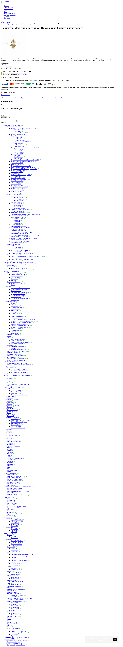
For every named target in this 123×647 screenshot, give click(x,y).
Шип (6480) (14, 173)
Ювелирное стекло (12, 386)
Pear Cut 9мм (17, 155)
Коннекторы (28, 24)
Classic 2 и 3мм (18, 218)
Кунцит (9, 429)
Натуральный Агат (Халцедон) (19, 395)
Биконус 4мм (18, 206)
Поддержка (7, 18)
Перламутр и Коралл (10, 366)
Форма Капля (14, 602)
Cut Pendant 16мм (19, 146)
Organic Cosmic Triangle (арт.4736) (20, 179)
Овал (9, 583)
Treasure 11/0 (14, 526)
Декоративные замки (17, 343)
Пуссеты (13, 280)
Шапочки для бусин (13, 334)
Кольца (13, 285)
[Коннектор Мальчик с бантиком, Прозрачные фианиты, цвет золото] (13, 56)
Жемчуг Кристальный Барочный (20, 257)
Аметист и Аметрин (13, 399)
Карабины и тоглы (12, 483)
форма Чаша (10, 512)
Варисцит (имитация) (13, 405)
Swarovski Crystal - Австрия (12, 125)
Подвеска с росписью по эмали (20, 324)
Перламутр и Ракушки (13, 642)
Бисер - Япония (8, 517)
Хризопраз (10, 464)
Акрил (9, 379)
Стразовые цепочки (13, 593)
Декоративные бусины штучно (19, 370)
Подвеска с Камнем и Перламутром (21, 322)
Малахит (9, 438)
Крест (12, 304)
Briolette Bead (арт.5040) (17, 211)
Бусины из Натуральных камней (13, 387)
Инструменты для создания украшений (15, 495)
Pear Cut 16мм (18, 158)
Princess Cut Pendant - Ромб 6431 (20, 142)
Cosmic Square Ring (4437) (18, 178)
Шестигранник (11, 580)
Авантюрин (10, 396)
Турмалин (10, 461)
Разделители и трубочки (18, 294)
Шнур (9, 625)
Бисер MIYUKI (11, 527)
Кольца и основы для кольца (15, 355)
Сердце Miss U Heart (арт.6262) (19, 187)
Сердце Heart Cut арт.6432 (18, 135)
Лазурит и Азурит (12, 435)
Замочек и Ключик (16, 328)
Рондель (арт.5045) (16, 224)
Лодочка (9, 566)
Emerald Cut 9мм (18, 149)
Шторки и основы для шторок (19, 327)
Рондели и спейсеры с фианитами (20, 288)
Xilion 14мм (17, 131)
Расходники (10, 265)
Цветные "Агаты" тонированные (20, 392)
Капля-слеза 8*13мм (16, 545)
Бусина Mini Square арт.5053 (19, 242)
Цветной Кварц (15, 423)
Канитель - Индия (12, 628)
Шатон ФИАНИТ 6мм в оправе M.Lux (22, 554)
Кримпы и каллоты (12, 352)
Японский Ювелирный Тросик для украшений (20, 264)
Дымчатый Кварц (16, 425)
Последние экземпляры (14, 260)
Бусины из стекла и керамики (19, 298)
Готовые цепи (11, 474)
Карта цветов (11, 515)
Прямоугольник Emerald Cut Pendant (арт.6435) (24, 148)
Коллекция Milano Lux (13, 282)
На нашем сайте (5, 95)
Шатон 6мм (14, 557)
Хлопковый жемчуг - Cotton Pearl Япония (19, 384)
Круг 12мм (10, 509)
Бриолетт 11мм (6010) (17, 163)
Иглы (8, 617)
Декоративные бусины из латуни (20, 292)
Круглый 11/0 (14, 529)
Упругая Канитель (16, 636)
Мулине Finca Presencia (13, 627)
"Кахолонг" (10, 416)
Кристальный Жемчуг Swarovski (16, 254)
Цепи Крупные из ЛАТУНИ (15, 477)
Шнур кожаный (11, 485)
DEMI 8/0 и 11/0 (15, 524)
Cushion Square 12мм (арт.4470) (19, 250)
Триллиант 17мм (15, 565)
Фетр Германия (15, 614)
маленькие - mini (15, 318)
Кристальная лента (12, 592)
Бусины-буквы (15, 300)
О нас (5, 12)
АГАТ (9, 389)
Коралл (9, 373)
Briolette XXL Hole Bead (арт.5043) (20, 209)
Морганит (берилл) (12, 440)
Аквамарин (10, 402)
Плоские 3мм (11, 498)
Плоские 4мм (11, 500)
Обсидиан (10, 443)
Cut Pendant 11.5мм (19, 145)
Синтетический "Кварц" (18, 428)
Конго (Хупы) (15, 277)
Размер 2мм (14, 596)
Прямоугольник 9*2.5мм (14, 508)
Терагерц (10, 456)
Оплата (6, 10)
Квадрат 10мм (15, 572)
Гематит (9, 407)
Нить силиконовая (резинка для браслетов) (19, 491)
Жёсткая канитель (16, 630)
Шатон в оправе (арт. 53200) (19, 226)
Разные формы (15, 330)
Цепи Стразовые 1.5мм (14, 480)
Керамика (10, 378)
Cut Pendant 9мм (18, 143)
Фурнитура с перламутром (18, 372)
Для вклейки (14, 279)
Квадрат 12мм (15, 574)
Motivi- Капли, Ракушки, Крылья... (17, 506)
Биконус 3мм (18, 205)
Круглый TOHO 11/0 (17, 520)
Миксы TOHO (15, 523)
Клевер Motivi (11, 511)
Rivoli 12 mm (17, 247)
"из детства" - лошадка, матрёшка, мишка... (23, 321)
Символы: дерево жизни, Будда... (20, 325)
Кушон (9, 535)
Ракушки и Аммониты (17, 307)
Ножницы (10, 619)
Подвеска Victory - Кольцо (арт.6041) (21, 166)
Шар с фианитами (16, 291)
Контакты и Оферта (9, 13)
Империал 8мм (15, 578)
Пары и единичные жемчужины (16, 358)
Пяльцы (9, 620)
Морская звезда (15, 306)
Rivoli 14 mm (17, 248)
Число (9, 117)
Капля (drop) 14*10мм (17, 541)
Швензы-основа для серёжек (15, 273)
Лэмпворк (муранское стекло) (15, 643)
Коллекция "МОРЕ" (9, 639)
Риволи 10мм (14, 548)
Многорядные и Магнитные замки (21, 342)
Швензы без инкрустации (18, 274)
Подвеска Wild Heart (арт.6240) (19, 170)
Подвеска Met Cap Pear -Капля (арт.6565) (22, 161)
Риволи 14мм (14, 551)
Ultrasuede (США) (12, 590)
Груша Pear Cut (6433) (17, 154)
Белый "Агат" (15, 393)
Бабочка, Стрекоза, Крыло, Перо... (20, 312)
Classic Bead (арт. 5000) (17, 217)
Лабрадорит (10, 432)
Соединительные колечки (14, 488)
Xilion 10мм (17, 129)
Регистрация (4, 22)
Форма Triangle (15, 608)
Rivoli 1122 (14, 245)
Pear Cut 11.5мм (18, 157)
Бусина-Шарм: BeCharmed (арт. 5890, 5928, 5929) (25, 235)
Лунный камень (11, 437)
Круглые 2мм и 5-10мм (13, 514)
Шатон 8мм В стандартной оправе (20, 560)
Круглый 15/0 (14, 530)
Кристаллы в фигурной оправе (16, 601)
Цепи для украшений (10, 473)
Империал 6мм (15, 577)
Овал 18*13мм (15, 584)
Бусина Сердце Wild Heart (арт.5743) (21, 236)
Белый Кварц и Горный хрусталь (20, 420)
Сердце (13, 303)
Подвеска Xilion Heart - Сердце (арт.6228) (22, 128)
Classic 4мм (17, 220)
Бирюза (9, 404)
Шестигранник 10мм (17, 581)
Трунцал (13, 634)
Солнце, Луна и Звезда (17, 316)
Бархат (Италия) (12, 622)
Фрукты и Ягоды (15, 313)
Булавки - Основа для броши (15, 589)
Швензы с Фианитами (17, 276)
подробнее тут (22, 74)
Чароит (9, 468)
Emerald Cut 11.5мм (19, 151)
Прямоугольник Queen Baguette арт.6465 (22, 167)
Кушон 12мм (14, 538)
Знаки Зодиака (15, 333)
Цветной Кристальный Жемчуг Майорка (19, 364)
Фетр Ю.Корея (15, 613)
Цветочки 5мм (11, 503)
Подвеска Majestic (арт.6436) (19, 134)
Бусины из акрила (16, 297)
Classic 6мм (17, 221)
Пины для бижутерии (13, 489)
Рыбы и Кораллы (15, 309)
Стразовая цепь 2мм (13, 482)
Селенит (9, 453)
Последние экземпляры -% (41, 24)
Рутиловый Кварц (16, 426)
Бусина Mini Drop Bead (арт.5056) (20, 233)
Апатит (9, 401)
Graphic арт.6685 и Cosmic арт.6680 (21, 175)
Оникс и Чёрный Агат (13, 446)
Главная (6, 6)
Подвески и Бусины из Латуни (16, 645)
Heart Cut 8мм (18, 137)
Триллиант (10, 562)
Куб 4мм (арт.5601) (19, 197)
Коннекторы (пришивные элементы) (21, 253)
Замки (9, 337)
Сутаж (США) (11, 623)
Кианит (9, 431)
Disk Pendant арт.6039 (17, 185)
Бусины (9, 286)
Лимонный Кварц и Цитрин (19, 422)
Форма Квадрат (15, 607)
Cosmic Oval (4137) (16, 182)
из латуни (13, 348)
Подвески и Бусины (16, 283)
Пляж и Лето (14, 310)
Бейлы (9, 336)
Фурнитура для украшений (15, 24)
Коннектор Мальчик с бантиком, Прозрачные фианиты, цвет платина (22, 97)
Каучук (9, 382)
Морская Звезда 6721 (17, 172)
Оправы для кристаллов (14, 586)
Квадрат (9, 571)
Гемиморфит (11, 408)
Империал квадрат (12, 575)
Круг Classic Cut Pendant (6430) (19, 132)
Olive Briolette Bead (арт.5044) (19, 212)
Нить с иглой (11, 267)
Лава (8, 434)
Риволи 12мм (14, 550)
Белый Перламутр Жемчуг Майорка (17, 363)
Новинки (3, 122)
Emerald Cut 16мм (19, 152)
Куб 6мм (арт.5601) (19, 199)
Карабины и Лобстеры (17, 339)
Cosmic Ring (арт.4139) (17, 181)
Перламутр (10, 367)
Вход (9, 22)
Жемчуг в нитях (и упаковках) (16, 360)
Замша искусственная (13, 616)
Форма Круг (14, 604)
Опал (8, 447)
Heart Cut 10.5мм (19, 138)
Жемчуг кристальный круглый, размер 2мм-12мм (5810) (27, 256)
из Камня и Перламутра (17, 346)
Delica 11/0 (14, 532)
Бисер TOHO (11, 518)
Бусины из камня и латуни (18, 295)
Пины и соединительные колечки (17, 351)
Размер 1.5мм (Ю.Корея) (18, 595)
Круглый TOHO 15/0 (17, 521)
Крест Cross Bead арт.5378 (18, 230)
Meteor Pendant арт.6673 (17, 191)
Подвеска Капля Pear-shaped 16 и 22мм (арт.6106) (25, 160)
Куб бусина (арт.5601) (17, 196)
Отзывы (6, 16)
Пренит (9, 450)
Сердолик (10, 452)
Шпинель (10, 465)
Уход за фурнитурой (9, 15)
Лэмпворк (10, 381)
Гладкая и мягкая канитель (18, 631)
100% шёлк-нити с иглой (18, 268)
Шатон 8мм (14, 559)
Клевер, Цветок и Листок (18, 315)
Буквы (12, 331)
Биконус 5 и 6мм (19, 208)
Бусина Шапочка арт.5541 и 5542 (20, 241)
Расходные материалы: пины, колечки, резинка (17, 486)
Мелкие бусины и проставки (19, 289)
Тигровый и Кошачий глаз (14, 458)
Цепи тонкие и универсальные (16, 476)
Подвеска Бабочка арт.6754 (18, 188)
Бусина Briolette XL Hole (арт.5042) (21, 232)
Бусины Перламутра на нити (19, 369)
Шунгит (9, 467)
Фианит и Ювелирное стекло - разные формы (24, 319)
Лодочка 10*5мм (15, 568)
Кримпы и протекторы (13, 494)
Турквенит (10, 459)
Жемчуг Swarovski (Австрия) (15, 599)
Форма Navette (15, 605)
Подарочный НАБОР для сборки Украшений (17, 637)
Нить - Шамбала (12, 492)
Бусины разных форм (13, 194)
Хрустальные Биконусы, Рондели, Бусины (19, 598)
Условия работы (8, 9)
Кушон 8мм (14, 536)
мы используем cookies (97, 640)
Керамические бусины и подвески (17, 640)
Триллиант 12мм (15, 563)
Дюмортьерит (11, 414)
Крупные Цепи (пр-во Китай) (15, 479)
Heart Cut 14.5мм (19, 140)
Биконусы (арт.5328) (16, 203)
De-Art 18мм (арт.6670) (17, 190)
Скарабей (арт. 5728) (16, 202)
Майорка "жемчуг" (9, 361)
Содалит (9, 455)
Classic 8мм (17, 223)
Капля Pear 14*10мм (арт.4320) (19, 251)
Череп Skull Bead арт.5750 (18, 229)
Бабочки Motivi (11, 505)
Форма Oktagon (15, 610)
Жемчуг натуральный (10, 357)
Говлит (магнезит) (12, 410)
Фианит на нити (12, 376)
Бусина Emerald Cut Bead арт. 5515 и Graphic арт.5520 (26, 214)
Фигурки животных (16, 176)
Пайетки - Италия (9, 497)
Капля (9, 539)
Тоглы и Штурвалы (16, 340)
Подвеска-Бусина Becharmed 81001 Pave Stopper (24, 238)
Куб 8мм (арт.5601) (19, 200)
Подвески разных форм (14, 126)
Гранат (9, 413)
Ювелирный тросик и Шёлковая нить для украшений (19, 262)
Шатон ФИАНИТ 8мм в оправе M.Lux (22, 556)
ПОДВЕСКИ (11, 301)
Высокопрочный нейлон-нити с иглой (22, 270)
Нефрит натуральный (13, 441)
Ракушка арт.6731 (16, 184)
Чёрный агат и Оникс (17, 390)
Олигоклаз (10, 444)
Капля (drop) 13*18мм (17, 542)
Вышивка (7, 587)
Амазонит (10, 398)
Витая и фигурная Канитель (19, 633)
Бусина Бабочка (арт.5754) (18, 215)
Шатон (9, 553)
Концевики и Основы (13, 354)
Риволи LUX (11, 547)
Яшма (9, 471)
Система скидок (8, 7)
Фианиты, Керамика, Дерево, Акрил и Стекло (17, 375)
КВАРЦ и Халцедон (13, 417)
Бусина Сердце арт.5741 (17, 239)
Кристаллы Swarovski (13, 244)
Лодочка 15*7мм (15, 569)
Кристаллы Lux (8, 533)
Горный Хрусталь (12, 411)
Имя (2, 115)
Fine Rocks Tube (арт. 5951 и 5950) (20, 227)
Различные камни (12, 470)
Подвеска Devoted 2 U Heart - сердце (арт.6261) (24, 169)
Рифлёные (10, 501)
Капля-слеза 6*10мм (16, 544)
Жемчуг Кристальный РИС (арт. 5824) (22, 259)
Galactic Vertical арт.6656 (18, 193)
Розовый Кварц (15, 419)
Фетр (8, 611)
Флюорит (10, 462)
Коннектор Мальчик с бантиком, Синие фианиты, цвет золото (60, 97)
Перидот (9, 449)
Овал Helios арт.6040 (17, 164)
